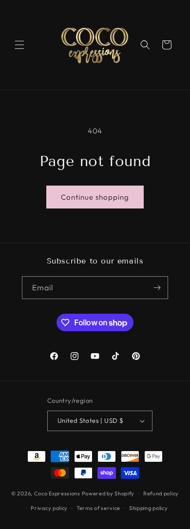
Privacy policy (49, 508)
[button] (19, 45)
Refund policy (161, 493)
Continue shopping (95, 197)
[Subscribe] (157, 287)
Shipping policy (148, 508)
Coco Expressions (57, 493)
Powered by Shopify (108, 493)
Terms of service (98, 508)
